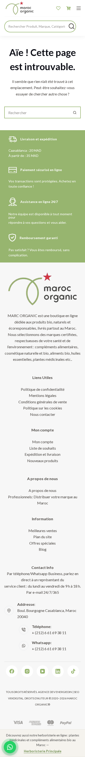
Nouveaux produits (42, 460)
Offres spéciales (42, 543)
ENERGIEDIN (64, 692)
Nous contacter (42, 414)
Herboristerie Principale (42, 751)
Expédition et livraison (42, 454)
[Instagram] (27, 671)
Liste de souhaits (42, 448)
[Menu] (78, 8)
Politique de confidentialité (42, 389)
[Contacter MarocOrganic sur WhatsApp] (10, 747)
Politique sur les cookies (42, 408)
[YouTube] (42, 671)
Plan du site (42, 536)
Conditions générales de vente (42, 402)
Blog (43, 549)
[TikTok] (73, 671)
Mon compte (42, 441)
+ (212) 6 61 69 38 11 (49, 632)
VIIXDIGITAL (15, 698)
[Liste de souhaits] (58, 8)
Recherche (71, 26)
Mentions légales (42, 395)
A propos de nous (42, 490)
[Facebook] (12, 671)
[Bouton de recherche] (75, 112)
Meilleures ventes (42, 530)
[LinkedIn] (58, 671)
